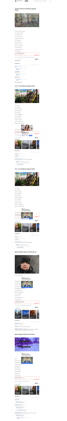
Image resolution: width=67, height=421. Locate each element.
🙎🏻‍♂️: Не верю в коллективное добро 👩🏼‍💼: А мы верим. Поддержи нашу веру (20, 167)
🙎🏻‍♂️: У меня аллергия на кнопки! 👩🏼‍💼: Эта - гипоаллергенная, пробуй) (20, 80)
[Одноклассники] (36, 13)
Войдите (32, 100)
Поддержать (37, 169)
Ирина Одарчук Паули (20, 0)
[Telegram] (37, 13)
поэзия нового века (32, 11)
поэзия (16, 11)
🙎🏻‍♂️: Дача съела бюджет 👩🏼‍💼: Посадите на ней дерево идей (19, 250)
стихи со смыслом (20, 11)
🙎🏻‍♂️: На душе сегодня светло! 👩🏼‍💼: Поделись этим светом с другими (20, 7)
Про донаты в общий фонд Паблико (18, 169)
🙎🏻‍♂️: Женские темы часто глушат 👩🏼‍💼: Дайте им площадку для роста (20, 337)
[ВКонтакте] (35, 13)
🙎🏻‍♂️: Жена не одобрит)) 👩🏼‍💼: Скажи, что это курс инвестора (20, 413)
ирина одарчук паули (26, 11)
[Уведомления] (50, 1)
